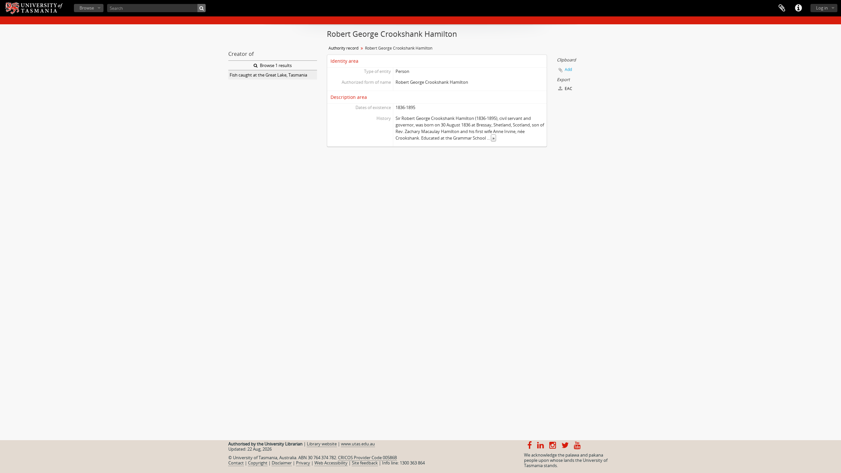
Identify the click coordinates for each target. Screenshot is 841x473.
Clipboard (782, 8)
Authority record (343, 48)
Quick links (798, 8)
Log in (822, 8)
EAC (568, 88)
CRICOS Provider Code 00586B (367, 458)
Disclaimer (282, 463)
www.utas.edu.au (358, 444)
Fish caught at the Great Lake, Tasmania (268, 75)
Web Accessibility (331, 463)
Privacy (303, 463)
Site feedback (365, 463)
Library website (322, 444)
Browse (87, 8)
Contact (236, 463)
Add (568, 69)
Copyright (257, 463)
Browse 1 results (275, 65)
